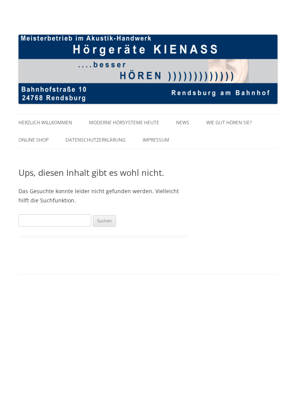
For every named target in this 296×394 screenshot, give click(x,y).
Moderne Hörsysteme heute (124, 122)
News (182, 122)
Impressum (156, 140)
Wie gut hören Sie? (229, 122)
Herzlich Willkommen (45, 122)
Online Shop (33, 140)
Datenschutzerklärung (96, 140)
